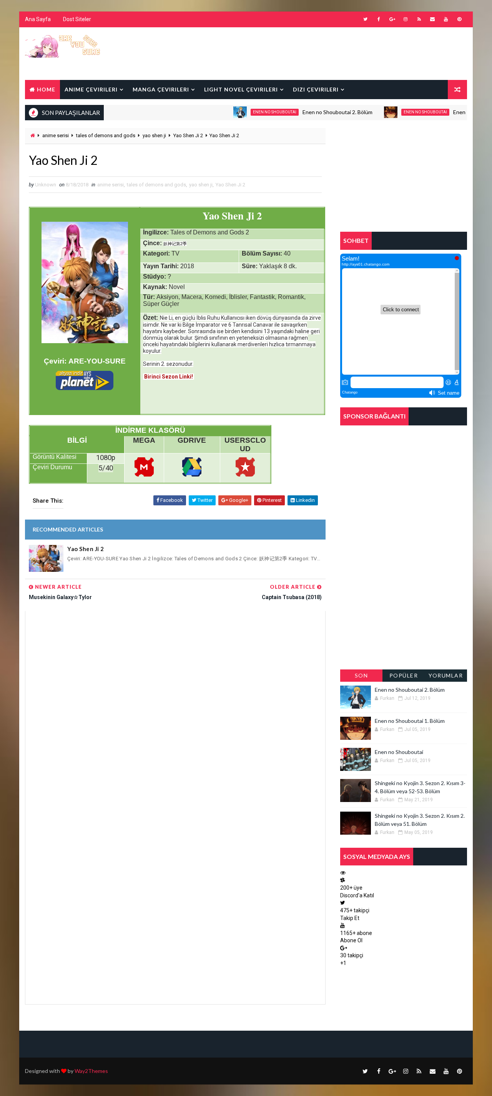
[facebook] (378, 19)
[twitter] (365, 19)
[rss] (419, 19)
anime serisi (55, 135)
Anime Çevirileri (91, 89)
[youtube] (446, 19)
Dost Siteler (77, 19)
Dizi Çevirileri (316, 89)
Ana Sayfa (38, 19)
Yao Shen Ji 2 (188, 135)
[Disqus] (175, 707)
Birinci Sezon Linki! (168, 377)
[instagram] (405, 19)
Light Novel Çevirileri (241, 89)
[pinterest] (459, 19)
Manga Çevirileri (161, 89)
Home (46, 89)
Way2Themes (91, 1071)
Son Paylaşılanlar (361, 677)
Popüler (403, 675)
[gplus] (392, 19)
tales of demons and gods (105, 135)
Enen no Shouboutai (258, 112)
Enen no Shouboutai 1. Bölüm (410, 720)
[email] (432, 19)
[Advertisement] (326, 53)
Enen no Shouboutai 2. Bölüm (321, 112)
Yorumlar (446, 675)
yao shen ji (154, 135)
